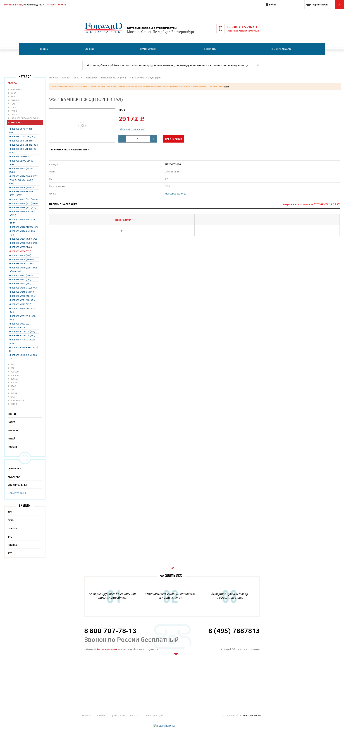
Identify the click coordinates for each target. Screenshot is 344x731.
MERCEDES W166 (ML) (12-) (22, 207)
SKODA (14, 393)
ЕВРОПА (12, 83)
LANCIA (14, 114)
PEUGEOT (15, 371)
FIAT (13, 103)
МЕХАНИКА (14, 476)
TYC (10, 553)
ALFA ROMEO (17, 89)
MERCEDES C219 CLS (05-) (22, 136)
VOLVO (14, 403)
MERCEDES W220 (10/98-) (22, 295)
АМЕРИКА (13, 430)
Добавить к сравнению (132, 129)
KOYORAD (13, 545)
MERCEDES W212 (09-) (20, 279)
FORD (13, 107)
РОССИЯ (12, 446)
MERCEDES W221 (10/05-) (22, 300)
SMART (14, 396)
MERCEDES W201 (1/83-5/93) (23, 238)
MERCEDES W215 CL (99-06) (23, 287)
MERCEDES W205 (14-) (20, 255)
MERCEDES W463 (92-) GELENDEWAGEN (20, 325)
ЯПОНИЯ (12, 413)
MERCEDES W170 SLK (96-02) (23, 226)
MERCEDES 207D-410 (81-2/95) (22, 130)
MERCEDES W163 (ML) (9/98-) (24, 199)
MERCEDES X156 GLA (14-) (22, 335)
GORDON (12, 528)
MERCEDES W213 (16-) (20, 283)
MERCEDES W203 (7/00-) (21, 247)
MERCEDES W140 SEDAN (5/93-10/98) (21, 193)
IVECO (14, 110)
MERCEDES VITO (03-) (19, 156)
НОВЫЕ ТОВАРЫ (17, 493)
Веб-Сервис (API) (281, 49)
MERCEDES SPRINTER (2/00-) (23, 144)
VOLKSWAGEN (17, 400)
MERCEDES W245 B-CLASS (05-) (22, 310)
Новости (43, 49)
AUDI (13, 93)
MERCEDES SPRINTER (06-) (22, 140)
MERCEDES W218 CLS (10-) (22, 291)
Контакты (210, 49)
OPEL (13, 368)
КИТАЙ (11, 438)
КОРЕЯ (11, 422)
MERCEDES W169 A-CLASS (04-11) (22, 221)
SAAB (13, 385)
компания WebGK (252, 715)
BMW (13, 96)
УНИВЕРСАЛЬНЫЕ (18, 485)
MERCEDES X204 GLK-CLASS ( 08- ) (23, 349)
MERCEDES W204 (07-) (20, 251)
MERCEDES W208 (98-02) (21, 259)
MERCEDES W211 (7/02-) (21, 275)
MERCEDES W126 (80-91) (21, 187)
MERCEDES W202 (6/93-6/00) (23, 242)
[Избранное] (339, 8)
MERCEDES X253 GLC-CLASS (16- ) (23, 357)
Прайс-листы (148, 49)
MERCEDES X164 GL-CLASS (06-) (22, 341)
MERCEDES (15, 122)
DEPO (11, 520)
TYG (10, 536)
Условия (90, 49)
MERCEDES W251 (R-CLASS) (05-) (22, 317)
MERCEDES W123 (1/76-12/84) (21, 170)
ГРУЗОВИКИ (14, 468)
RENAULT (15, 378)
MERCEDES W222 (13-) (20, 304)
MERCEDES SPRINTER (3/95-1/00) (23, 150)
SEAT (13, 389)
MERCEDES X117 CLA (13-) (22, 331)
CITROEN (15, 100)
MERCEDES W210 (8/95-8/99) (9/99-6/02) (23, 269)
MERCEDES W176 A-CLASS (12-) (22, 233)
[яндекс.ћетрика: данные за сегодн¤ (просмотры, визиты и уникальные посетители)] (164, 725)
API (10, 512)
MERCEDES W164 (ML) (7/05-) (24, 203)
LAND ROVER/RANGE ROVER (24, 118)
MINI (13, 364)
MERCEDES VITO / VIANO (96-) (21, 162)
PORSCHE (15, 375)
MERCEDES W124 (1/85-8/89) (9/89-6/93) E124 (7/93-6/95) (23, 180)
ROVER (14, 382)
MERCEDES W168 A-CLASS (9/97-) (22, 213)
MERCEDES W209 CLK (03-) (22, 263)
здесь (226, 86)
